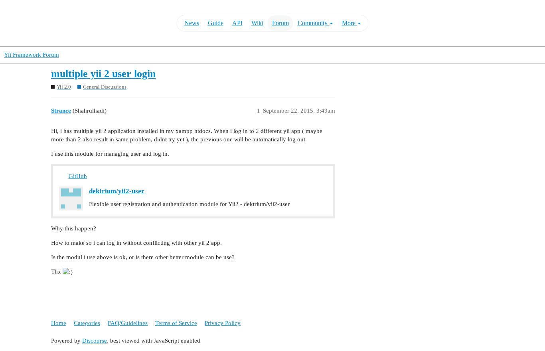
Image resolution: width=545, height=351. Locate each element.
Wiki (257, 23)
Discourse (94, 340)
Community (313, 23)
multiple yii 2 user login (103, 73)
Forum (280, 23)
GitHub (78, 176)
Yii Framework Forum (31, 55)
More (349, 23)
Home (58, 323)
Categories (87, 323)
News (191, 23)
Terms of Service (176, 323)
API (237, 23)
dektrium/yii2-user (116, 191)
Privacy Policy (223, 323)
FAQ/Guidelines (128, 323)
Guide (215, 23)
